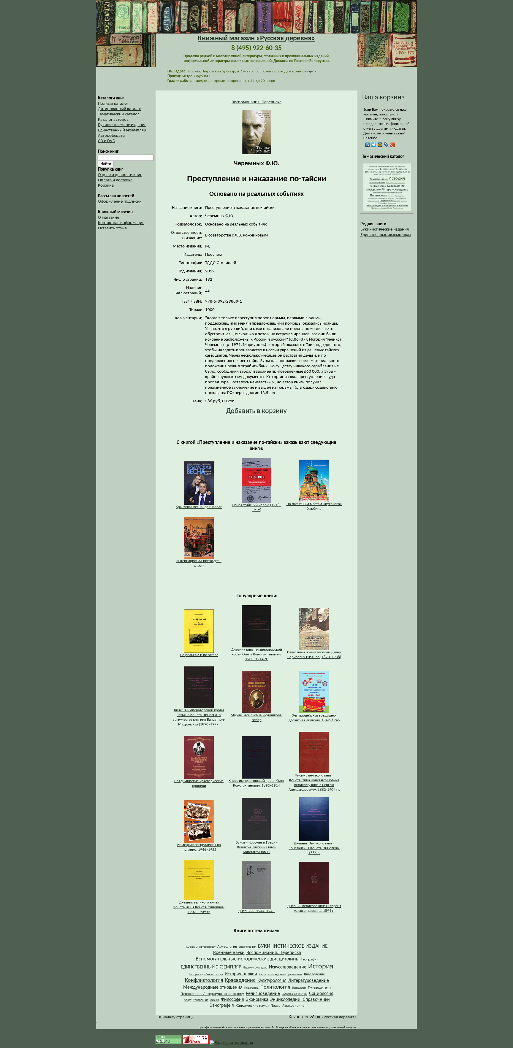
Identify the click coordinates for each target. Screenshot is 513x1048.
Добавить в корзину (256, 411)
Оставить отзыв (112, 228)
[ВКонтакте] (368, 145)
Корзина (106, 185)
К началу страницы (176, 1017)
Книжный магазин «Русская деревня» (256, 38)
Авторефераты (111, 136)
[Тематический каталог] (387, 210)
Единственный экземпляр (122, 130)
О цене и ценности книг (120, 175)
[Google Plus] (393, 145)
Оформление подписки (120, 201)
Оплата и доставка (115, 180)
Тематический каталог (118, 114)
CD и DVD (106, 141)
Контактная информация (121, 223)
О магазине (108, 217)
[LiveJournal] (386, 145)
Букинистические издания (384, 229)
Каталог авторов (113, 119)
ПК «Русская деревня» (336, 1017)
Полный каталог (113, 103)
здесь (311, 71)
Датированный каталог (119, 109)
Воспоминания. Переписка (256, 102)
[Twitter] (374, 145)
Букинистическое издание (122, 125)
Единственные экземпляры (385, 235)
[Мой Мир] (380, 145)
